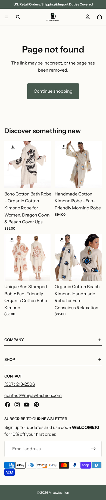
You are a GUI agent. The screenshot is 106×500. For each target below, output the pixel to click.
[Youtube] (26, 404)
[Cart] (99, 17)
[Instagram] (17, 404)
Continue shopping (53, 91)
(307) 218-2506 (19, 384)
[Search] (18, 17)
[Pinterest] (36, 404)
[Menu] (6, 17)
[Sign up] (93, 449)
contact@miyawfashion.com (33, 395)
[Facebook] (7, 404)
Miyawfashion (59, 492)
